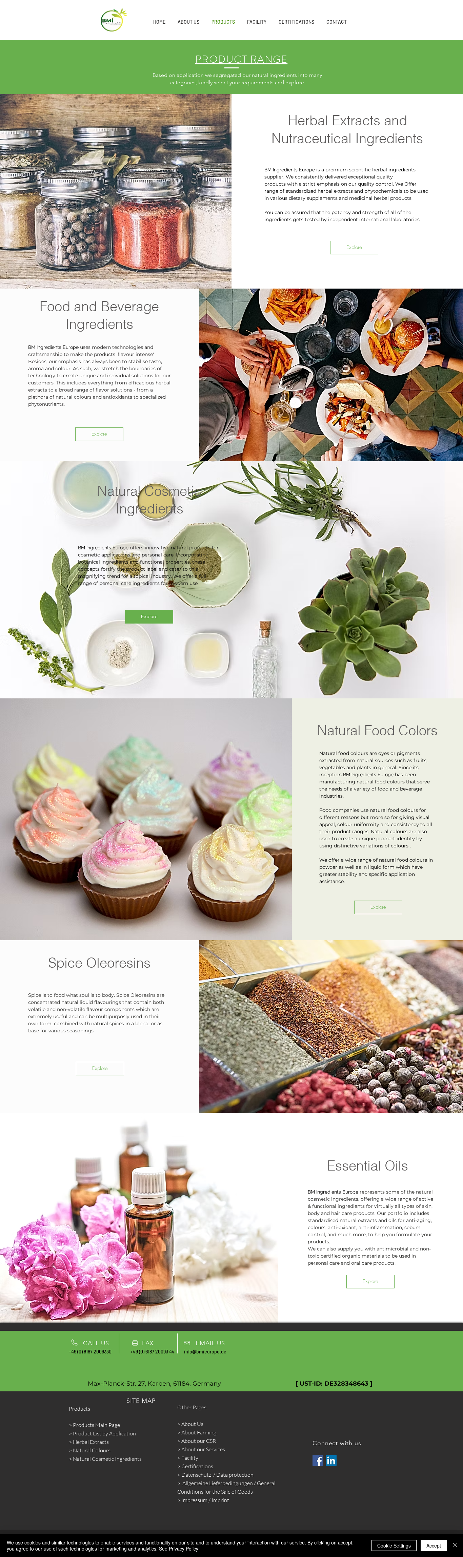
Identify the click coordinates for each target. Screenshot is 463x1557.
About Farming (198, 1432)
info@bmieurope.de (205, 1351)
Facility (189, 1457)
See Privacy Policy (178, 1548)
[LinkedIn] (331, 1460)
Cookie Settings (394, 1545)
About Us (192, 1424)
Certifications (197, 1466)
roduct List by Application (106, 1433)
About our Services (202, 1449)
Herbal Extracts (91, 1441)
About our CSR (198, 1440)
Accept (433, 1545)
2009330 (103, 1351)
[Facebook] (318, 1460)
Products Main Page (96, 1425)
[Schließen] (455, 1545)
